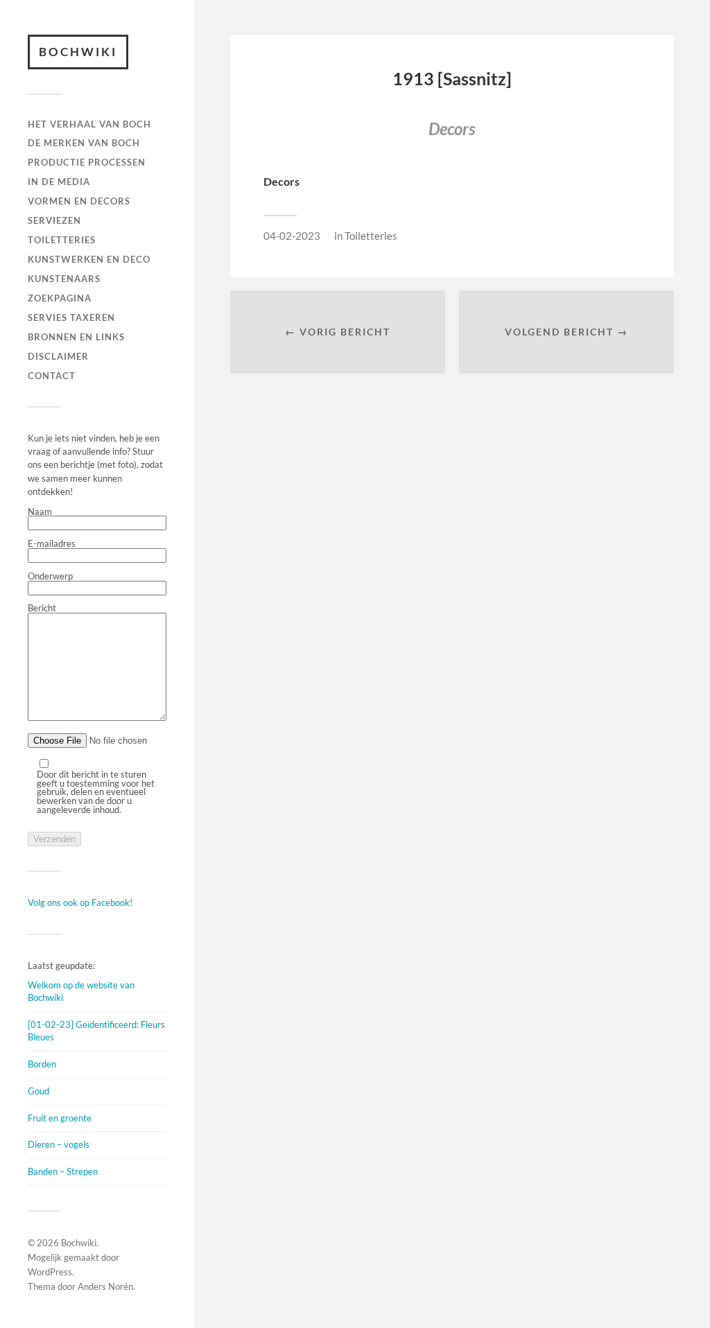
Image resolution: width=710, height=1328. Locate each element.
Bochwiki (78, 51)
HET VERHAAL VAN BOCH (89, 124)
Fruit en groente (60, 1118)
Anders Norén (105, 1286)
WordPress (50, 1271)
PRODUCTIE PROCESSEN (87, 162)
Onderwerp (50, 577)
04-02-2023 (291, 235)
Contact (52, 375)
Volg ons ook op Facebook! (80, 902)
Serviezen (54, 220)
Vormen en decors (79, 201)
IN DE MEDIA (59, 181)
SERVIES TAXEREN (71, 317)
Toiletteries (371, 235)
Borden (42, 1063)
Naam (40, 512)
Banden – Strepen (63, 1171)
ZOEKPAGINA (60, 298)
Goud (38, 1091)
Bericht (42, 608)
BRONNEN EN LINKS (76, 336)
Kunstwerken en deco (89, 259)
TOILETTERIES (62, 239)
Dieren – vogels (58, 1144)
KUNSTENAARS (64, 278)
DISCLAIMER (58, 356)
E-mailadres (52, 544)
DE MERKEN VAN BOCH (84, 142)
